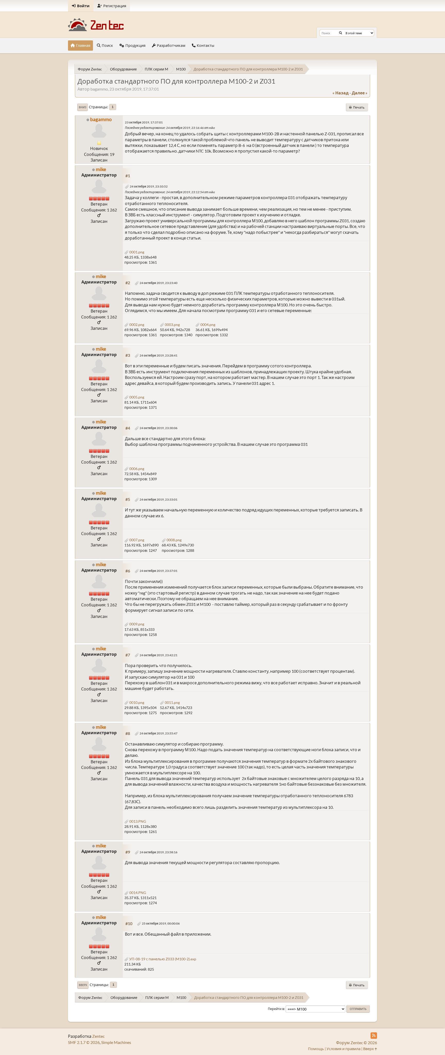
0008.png (174, 540)
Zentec (98, 1036)
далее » (359, 92)
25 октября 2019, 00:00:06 (161, 923)
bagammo (101, 119)
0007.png (136, 540)
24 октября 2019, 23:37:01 (158, 570)
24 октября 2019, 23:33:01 (158, 499)
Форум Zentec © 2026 (356, 1042)
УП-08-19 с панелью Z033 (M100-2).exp (162, 959)
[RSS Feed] (374, 1035)
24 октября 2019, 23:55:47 (158, 733)
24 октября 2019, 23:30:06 (158, 428)
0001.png (136, 252)
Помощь (316, 1049)
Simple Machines (116, 1042)
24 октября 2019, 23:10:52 (149, 186)
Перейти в (276, 1009)
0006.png (136, 468)
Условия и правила (344, 1049)
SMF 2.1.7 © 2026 (84, 1042)
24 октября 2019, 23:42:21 (158, 655)
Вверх (83, 985)
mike (101, 169)
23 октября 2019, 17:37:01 (144, 122)
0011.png (172, 702)
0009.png (136, 624)
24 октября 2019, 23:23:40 (158, 283)
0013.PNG (137, 821)
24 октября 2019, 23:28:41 (158, 355)
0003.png (172, 324)
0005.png (136, 397)
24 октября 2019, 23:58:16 (158, 852)
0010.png (136, 702)
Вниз (82, 107)
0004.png (207, 324)
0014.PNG (137, 892)
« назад (340, 92)
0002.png (136, 324)
